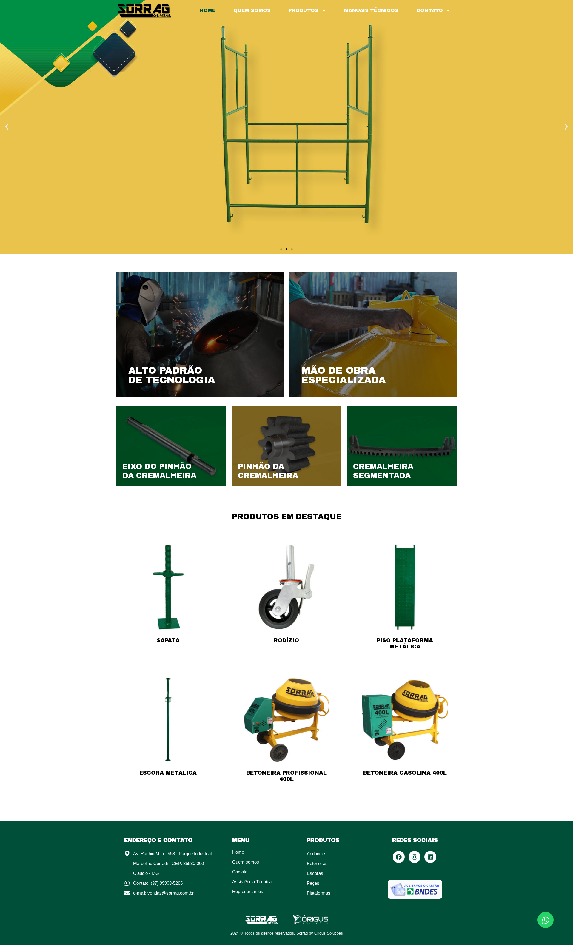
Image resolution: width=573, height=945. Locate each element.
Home (207, 10)
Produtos (303, 10)
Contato (429, 10)
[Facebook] (399, 857)
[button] (6, 127)
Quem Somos (252, 10)
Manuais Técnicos (371, 10)
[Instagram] (414, 857)
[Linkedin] (430, 857)
